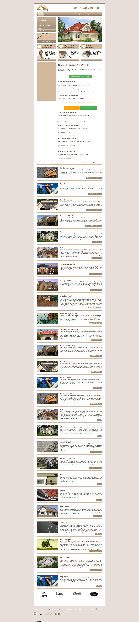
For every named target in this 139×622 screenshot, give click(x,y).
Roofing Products (66, 14)
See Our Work (76, 135)
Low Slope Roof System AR (95, 307)
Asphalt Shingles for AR (96, 452)
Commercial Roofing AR (96, 355)
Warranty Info (88, 121)
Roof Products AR (97, 516)
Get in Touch (85, 128)
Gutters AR (99, 500)
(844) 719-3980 (90, 8)
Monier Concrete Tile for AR (95, 274)
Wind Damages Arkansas (96, 551)
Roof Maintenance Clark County (94, 177)
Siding (40, 28)
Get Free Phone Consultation (88, 108)
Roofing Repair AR (97, 387)
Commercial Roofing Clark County (94, 225)
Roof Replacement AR (96, 371)
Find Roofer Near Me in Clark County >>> (80, 76)
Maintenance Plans (83, 148)
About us (47, 14)
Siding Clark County (97, 241)
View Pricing (81, 98)
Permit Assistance (87, 141)
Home (40, 14)
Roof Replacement (44, 23)
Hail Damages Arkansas (96, 570)
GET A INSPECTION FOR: (47, 37)
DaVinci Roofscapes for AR (95, 468)
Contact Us (85, 162)
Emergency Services (83, 154)
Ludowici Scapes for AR (96, 290)
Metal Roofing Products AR (95, 323)
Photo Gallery (76, 14)
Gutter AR (99, 419)
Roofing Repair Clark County (95, 193)
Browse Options (88, 115)
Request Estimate (92, 91)
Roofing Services (55, 14)
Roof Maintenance (44, 18)
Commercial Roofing (45, 25)
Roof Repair (42, 20)
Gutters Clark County (97, 258)
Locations (93, 609)
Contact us (95, 14)
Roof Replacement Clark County (94, 209)
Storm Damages (86, 14)
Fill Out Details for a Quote (71, 108)
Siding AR (99, 435)
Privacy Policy (101, 609)
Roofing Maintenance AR (96, 403)
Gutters (41, 30)
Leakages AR (99, 533)
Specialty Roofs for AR (96, 339)
